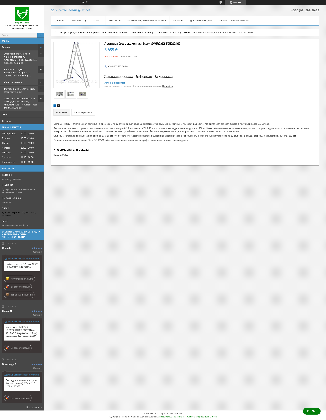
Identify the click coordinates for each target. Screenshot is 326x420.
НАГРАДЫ (178, 20)
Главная (59, 20)
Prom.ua (178, 414)
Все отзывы (32, 407)
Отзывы (6, 120)
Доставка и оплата (201, 20)
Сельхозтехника (13, 82)
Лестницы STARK (181, 32)
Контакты (115, 20)
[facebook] (54, 106)
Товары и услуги (68, 32)
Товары (6, 47)
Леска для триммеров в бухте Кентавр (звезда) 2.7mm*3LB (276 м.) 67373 (21, 383)
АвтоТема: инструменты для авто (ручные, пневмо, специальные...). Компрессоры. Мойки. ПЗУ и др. (20, 103)
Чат (314, 411)
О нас (5, 114)
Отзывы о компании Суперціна (147, 20)
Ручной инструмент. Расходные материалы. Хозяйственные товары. (17, 72)
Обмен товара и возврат (234, 20)
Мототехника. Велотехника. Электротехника (19, 90)
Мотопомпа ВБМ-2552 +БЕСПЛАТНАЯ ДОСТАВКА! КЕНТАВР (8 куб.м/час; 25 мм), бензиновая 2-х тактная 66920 (22, 332)
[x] (58, 106)
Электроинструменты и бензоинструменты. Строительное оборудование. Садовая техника (20, 58)
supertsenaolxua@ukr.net (15, 225)
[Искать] (40, 35)
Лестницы (163, 32)
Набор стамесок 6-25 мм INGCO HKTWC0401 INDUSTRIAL (22, 266)
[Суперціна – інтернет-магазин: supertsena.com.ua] (22, 15)
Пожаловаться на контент (171, 417)
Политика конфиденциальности (201, 417)
